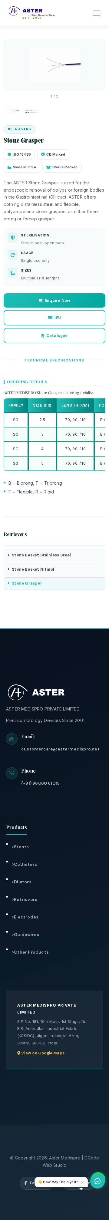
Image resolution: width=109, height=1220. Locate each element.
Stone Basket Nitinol (33, 569)
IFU (57, 317)
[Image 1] (12, 110)
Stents (21, 846)
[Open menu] (96, 13)
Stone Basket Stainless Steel (41, 555)
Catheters (25, 864)
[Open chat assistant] (97, 1181)
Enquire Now (57, 300)
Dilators (22, 882)
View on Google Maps (42, 1053)
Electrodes (26, 917)
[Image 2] (31, 110)
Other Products (31, 952)
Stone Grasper (27, 583)
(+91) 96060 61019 (40, 783)
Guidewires (26, 934)
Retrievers (25, 899)
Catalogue (57, 335)
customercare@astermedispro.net (60, 749)
